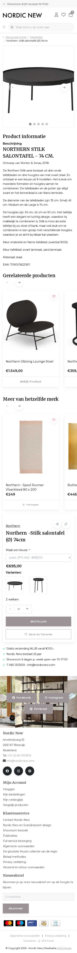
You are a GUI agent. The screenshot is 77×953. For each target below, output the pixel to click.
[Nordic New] (22, 15)
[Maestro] (20, 923)
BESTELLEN (38, 621)
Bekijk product (30, 381)
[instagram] (18, 770)
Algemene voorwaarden (25, 935)
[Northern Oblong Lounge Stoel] (31, 323)
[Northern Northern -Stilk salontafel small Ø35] (39, 585)
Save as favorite (40, 634)
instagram (56, 697)
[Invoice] (55, 923)
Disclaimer (30, 940)
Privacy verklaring (55, 935)
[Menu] (4, 27)
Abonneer (16, 908)
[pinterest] (29, 770)
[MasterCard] (8, 923)
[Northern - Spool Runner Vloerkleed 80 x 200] (31, 447)
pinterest (40, 709)
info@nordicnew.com (20, 761)
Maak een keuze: (18, 550)
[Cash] (44, 923)
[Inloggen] (56, 15)
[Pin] (32, 923)
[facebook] (7, 770)
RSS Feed (47, 940)
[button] (30, 124)
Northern (13, 526)
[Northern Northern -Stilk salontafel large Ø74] (15, 585)
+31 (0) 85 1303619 (19, 755)
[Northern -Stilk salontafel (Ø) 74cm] (38, 87)
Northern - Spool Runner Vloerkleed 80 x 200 (25, 487)
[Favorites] (63, 15)
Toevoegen (32, 504)
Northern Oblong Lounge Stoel (29, 361)
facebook (23, 697)
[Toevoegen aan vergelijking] (66, 524)
